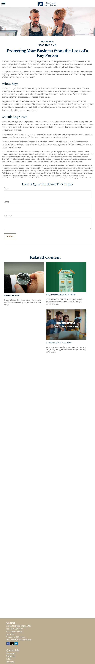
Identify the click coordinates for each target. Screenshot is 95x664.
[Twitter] (12, 643)
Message (8, 216)
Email (6, 202)
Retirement (11, 653)
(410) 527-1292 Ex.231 (21, 626)
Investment (11, 656)
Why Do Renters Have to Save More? (61, 295)
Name (6, 188)
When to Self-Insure (12, 295)
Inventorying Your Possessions (59, 343)
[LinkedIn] (16, 643)
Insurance (10, 662)
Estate (8, 659)
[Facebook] (8, 643)
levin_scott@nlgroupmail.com (18, 640)
